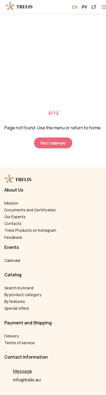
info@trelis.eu (27, 380)
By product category (22, 294)
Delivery (11, 335)
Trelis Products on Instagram (30, 230)
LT (94, 7)
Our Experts (15, 216)
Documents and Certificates (30, 209)
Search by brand (18, 287)
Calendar (12, 260)
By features (14, 301)
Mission (11, 203)
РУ (84, 7)
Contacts (12, 223)
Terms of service (19, 342)
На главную (53, 143)
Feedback (13, 237)
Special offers (16, 308)
